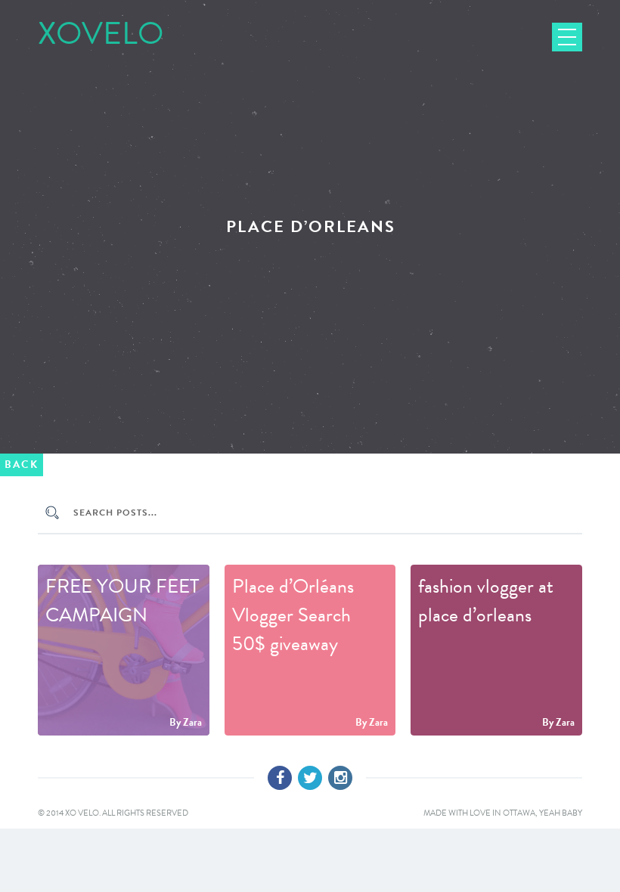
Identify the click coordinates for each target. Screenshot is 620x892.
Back (22, 464)
